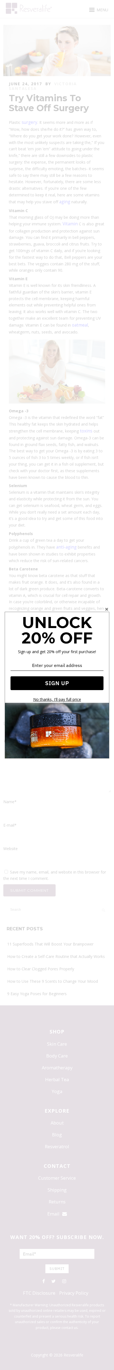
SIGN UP (57, 683)
